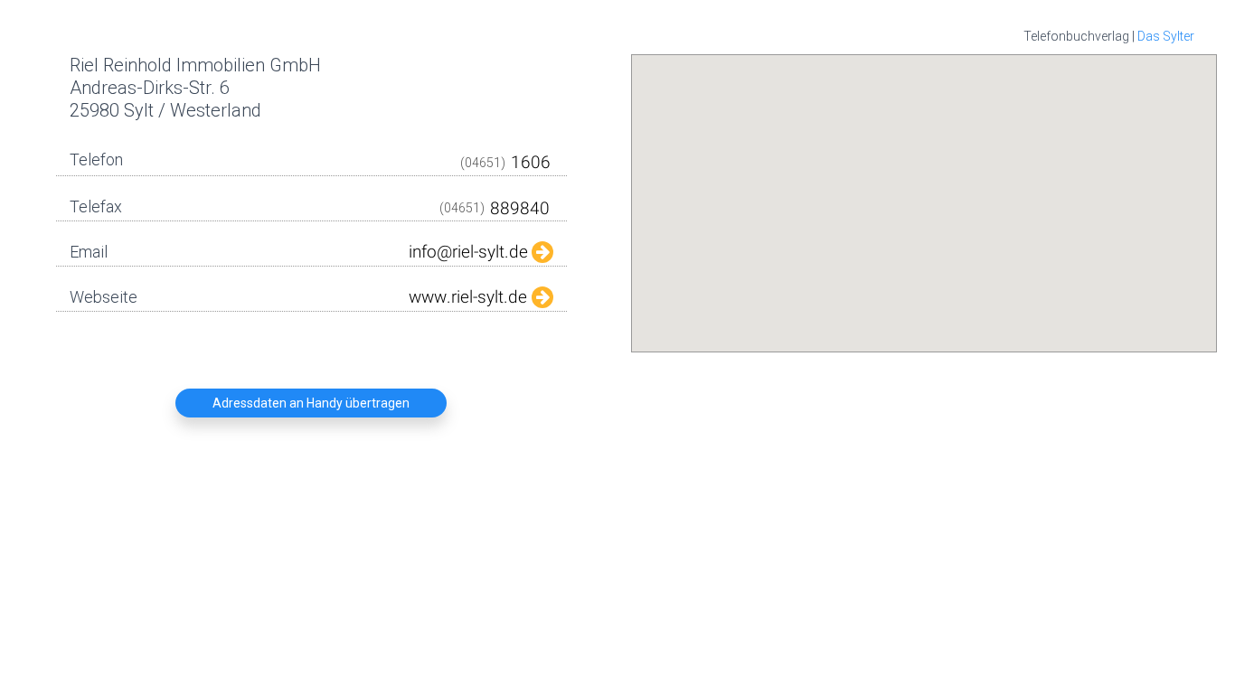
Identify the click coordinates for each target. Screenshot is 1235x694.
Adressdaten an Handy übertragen (311, 403)
